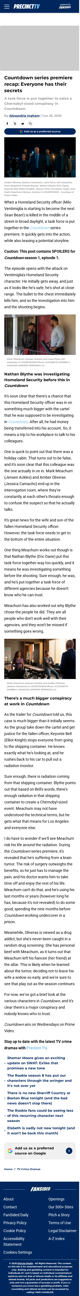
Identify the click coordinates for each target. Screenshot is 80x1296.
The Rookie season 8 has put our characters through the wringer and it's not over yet (39, 1080)
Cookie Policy (14, 1230)
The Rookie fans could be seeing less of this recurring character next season (40, 1116)
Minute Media (25, 1263)
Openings (56, 1199)
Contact (10, 1207)
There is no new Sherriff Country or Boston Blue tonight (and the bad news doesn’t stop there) (38, 1098)
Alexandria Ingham (24, 116)
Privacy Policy (15, 1223)
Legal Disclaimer (62, 1230)
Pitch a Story (59, 1215)
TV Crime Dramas (28, 1169)
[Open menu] (6, 6)
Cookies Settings (17, 1252)
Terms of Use (59, 1223)
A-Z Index (56, 1238)
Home (8, 1169)
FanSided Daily (16, 1215)
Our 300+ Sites (60, 1207)
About (8, 1199)
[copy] (30, 124)
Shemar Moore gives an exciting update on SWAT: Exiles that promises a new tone (36, 1063)
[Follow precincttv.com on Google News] (69, 1151)
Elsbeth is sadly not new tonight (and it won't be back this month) (41, 1130)
